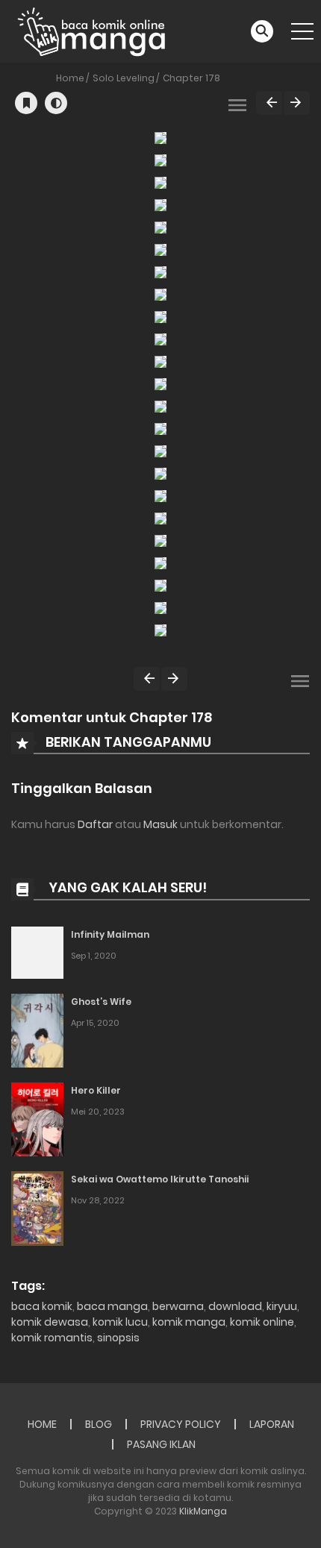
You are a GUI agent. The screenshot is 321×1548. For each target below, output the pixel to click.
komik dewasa (49, 1321)
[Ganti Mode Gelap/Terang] (56, 103)
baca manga (112, 1306)
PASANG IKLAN (161, 1444)
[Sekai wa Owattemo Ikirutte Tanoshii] (37, 1207)
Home (70, 78)
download (235, 1306)
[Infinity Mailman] (37, 951)
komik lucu (120, 1321)
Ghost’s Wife (101, 1001)
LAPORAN (271, 1424)
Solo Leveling (124, 78)
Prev (269, 103)
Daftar (95, 824)
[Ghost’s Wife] (37, 1030)
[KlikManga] (91, 30)
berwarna (178, 1306)
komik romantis (52, 1337)
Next (297, 103)
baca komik (41, 1306)
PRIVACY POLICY (180, 1424)
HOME (42, 1424)
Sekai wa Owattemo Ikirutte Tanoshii (160, 1179)
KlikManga (203, 1511)
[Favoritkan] (26, 103)
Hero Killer (96, 1090)
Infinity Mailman (110, 934)
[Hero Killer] (37, 1118)
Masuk (160, 824)
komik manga (188, 1321)
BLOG (98, 1424)
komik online (262, 1321)
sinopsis (118, 1337)
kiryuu (282, 1306)
